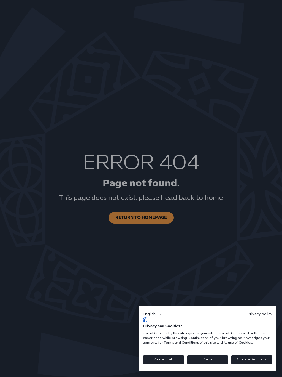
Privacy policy (260, 314)
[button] (152, 314)
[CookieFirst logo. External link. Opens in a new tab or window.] (145, 319)
